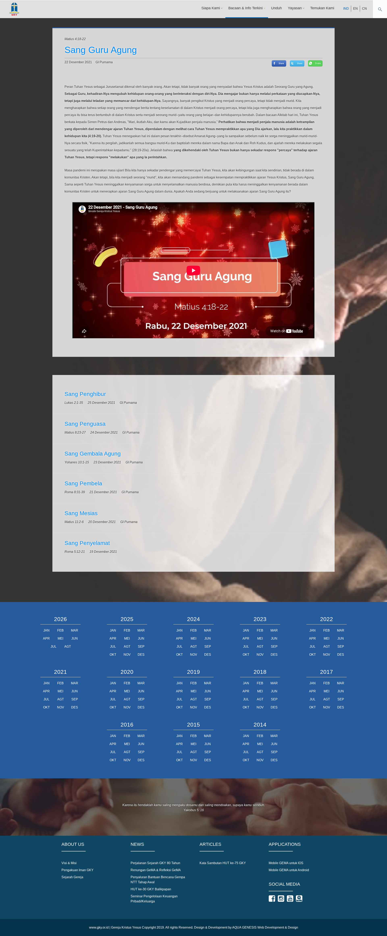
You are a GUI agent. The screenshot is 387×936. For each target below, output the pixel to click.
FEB (60, 630)
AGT (67, 646)
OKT (113, 654)
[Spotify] (299, 898)
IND (346, 8)
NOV (127, 654)
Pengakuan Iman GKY (77, 870)
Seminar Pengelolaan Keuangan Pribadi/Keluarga (154, 899)
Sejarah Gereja (72, 877)
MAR (74, 630)
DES (141, 654)
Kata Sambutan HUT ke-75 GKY (223, 863)
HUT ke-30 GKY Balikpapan (151, 889)
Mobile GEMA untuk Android (289, 870)
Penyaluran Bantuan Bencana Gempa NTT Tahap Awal (158, 879)
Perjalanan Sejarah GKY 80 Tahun (155, 863)
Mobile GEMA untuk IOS (286, 863)
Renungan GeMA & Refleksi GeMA (156, 870)
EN (355, 8)
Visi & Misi (69, 863)
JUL (53, 646)
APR (46, 638)
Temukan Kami (322, 8)
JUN (74, 638)
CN (364, 8)
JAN (46, 630)
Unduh (276, 8)
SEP (141, 646)
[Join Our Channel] (290, 898)
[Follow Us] (272, 898)
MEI (60, 638)
